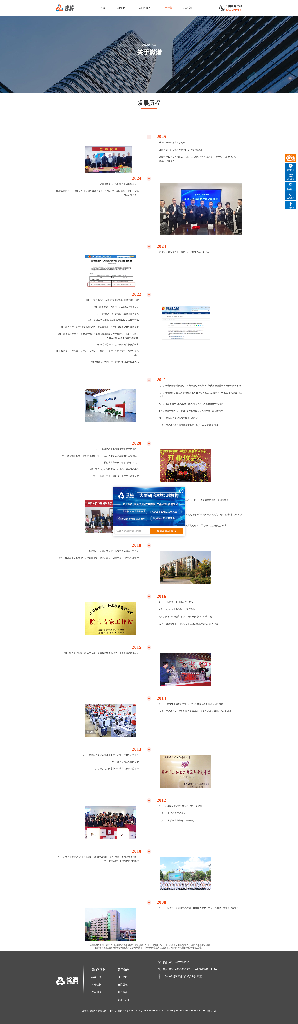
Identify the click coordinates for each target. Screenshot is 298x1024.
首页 (102, 7)
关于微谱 (167, 7)
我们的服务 (144, 7)
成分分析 (96, 976)
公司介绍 (123, 976)
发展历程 (123, 984)
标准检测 (96, 984)
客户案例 (123, 992)
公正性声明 (124, 1000)
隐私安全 (211, 1010)
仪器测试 (96, 992)
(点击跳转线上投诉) (206, 969)
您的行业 (122, 7)
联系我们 (188, 7)
